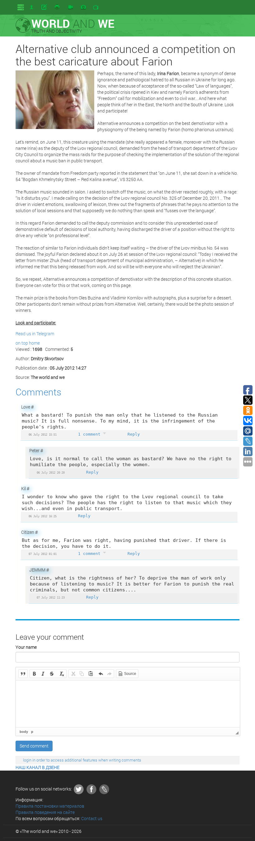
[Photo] (83, 7)
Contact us (91, 818)
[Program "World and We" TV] (96, 7)
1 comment (90, 434)
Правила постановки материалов (50, 806)
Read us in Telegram (35, 334)
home (34, 343)
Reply (134, 434)
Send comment (34, 746)
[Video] (70, 7)
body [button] (24, 731)
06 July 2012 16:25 (43, 516)
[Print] (57, 7)
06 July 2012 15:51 (43, 434)
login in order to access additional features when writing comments (82, 760)
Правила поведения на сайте (45, 812)
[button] (23, 674)
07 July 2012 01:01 (43, 554)
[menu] (21, 7)
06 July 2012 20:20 (51, 472)
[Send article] (44, 7)
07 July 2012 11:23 (51, 597)
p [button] (32, 731)
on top (22, 343)
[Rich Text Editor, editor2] (128, 704)
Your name (26, 647)
